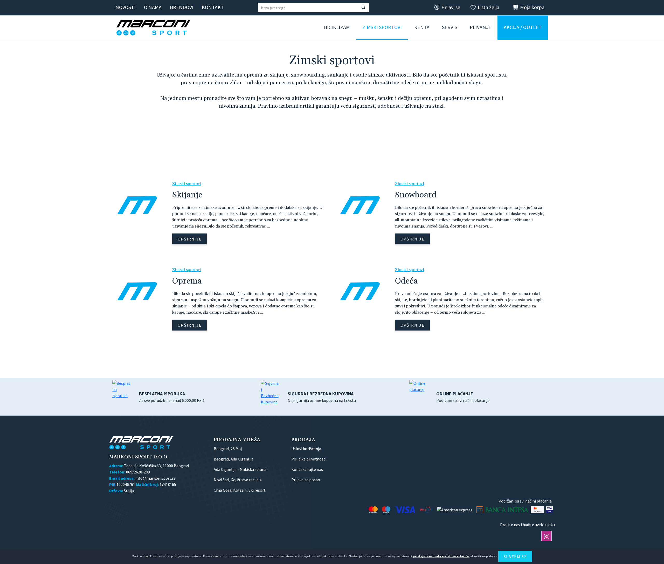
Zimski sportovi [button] (382, 27)
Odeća (406, 281)
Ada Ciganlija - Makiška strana (240, 469)
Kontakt (213, 7)
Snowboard (416, 195)
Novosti (125, 7)
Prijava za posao (305, 479)
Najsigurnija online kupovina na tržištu (322, 397)
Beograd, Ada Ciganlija (233, 459)
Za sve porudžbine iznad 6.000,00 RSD (171, 397)
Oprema (187, 281)
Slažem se (515, 556)
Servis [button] (449, 27)
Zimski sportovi (186, 183)
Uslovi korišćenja (306, 448)
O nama (153, 7)
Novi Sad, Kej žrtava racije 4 (237, 479)
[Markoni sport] (155, 28)
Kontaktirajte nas (307, 469)
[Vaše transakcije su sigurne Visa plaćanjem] (549, 509)
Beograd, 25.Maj (228, 448)
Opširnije (190, 239)
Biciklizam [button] (337, 27)
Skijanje (187, 195)
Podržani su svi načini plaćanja (462, 397)
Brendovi (181, 7)
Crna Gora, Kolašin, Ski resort (240, 490)
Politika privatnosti (308, 459)
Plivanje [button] (480, 27)
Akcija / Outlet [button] (523, 27)
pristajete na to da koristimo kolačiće (441, 556)
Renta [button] (422, 27)
